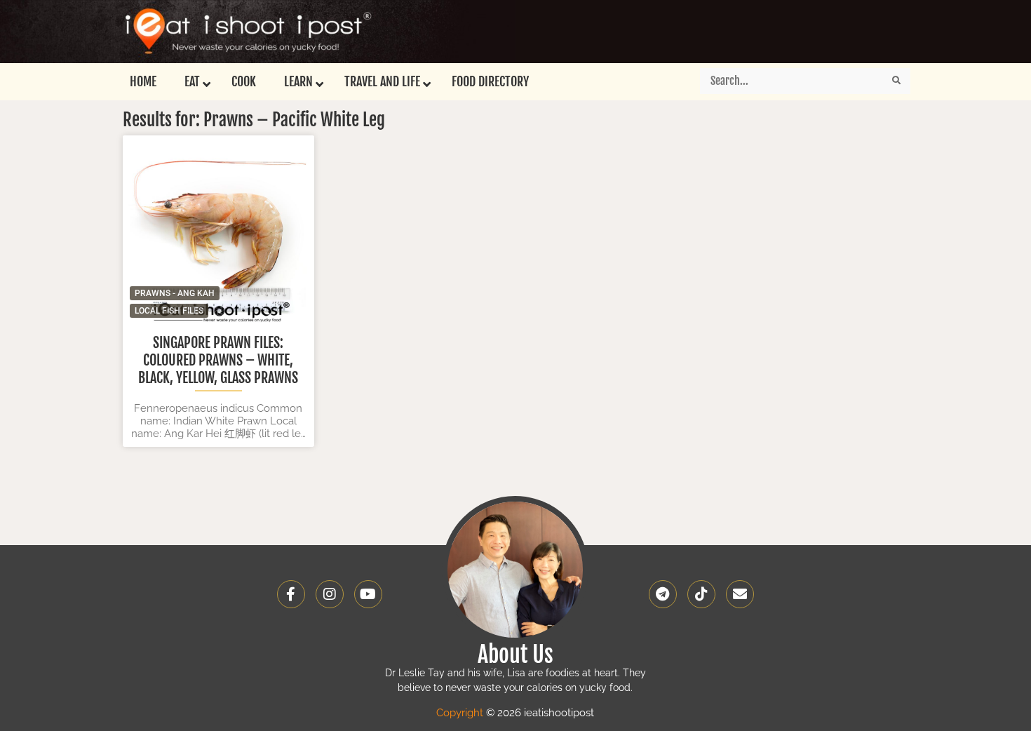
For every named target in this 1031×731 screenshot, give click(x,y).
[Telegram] (663, 594)
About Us (515, 655)
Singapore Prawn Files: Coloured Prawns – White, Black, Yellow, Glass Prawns (218, 360)
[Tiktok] (701, 594)
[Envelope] (740, 594)
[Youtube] (368, 594)
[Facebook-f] (291, 594)
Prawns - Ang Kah (175, 293)
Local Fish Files (169, 311)
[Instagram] (330, 594)
